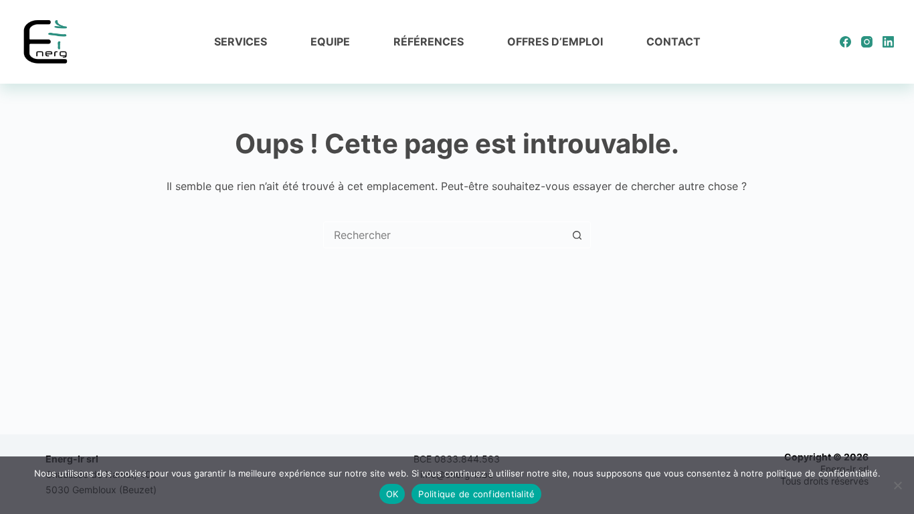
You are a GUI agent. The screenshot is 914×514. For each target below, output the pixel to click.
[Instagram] (867, 42)
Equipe (330, 41)
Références (428, 41)
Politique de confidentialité (476, 494)
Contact (673, 41)
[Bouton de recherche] (577, 235)
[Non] (897, 485)
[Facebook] (845, 42)
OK (392, 494)
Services (240, 41)
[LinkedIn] (888, 42)
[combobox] (444, 235)
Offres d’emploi (555, 41)
